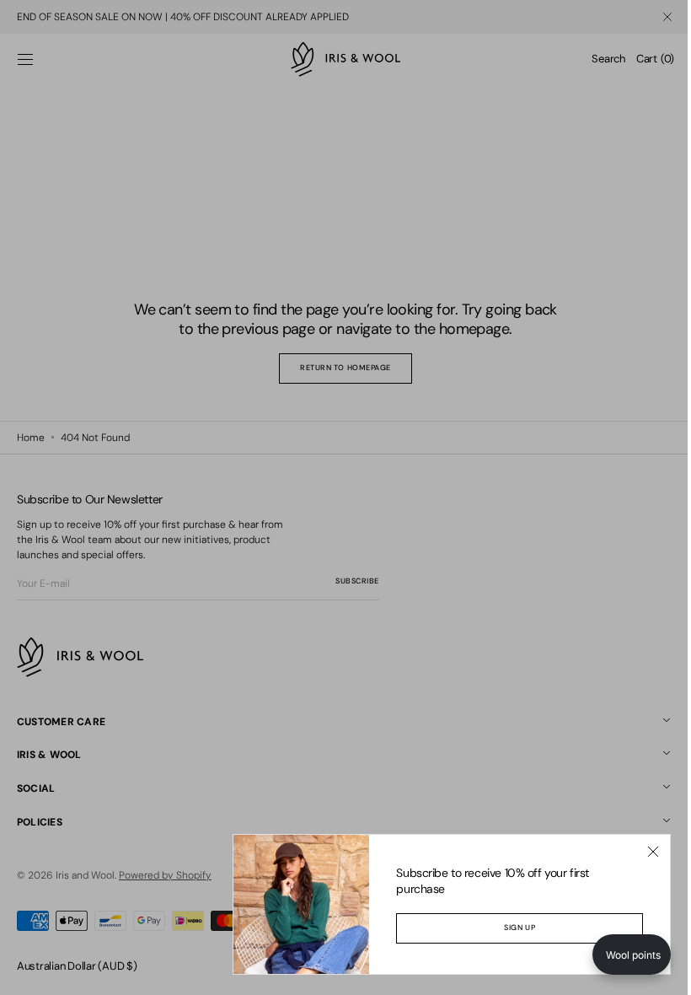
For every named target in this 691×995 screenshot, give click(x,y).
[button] (619, 954)
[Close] (640, 852)
